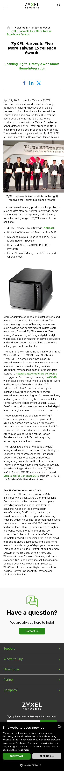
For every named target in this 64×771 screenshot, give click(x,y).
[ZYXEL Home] (32, 5)
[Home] (8, 27)
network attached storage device (36, 373)
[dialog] (32, 746)
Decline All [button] (47, 756)
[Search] (58, 5)
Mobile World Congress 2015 (21, 475)
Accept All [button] (17, 756)
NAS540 (49, 228)
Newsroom (11, 669)
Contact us (32, 630)
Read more (24, 750)
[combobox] (59, 726)
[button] (32, 765)
